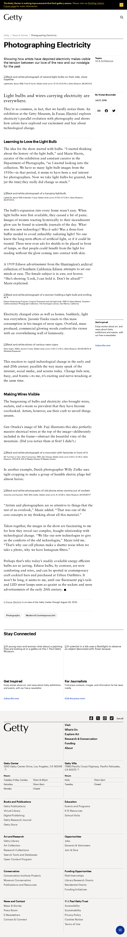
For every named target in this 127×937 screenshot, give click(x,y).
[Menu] (120, 930)
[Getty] (13, 18)
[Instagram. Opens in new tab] (105, 718)
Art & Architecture (104, 61)
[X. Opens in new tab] (98, 718)
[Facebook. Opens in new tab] (91, 718)
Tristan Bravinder (107, 94)
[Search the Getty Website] (121, 17)
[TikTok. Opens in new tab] (112, 718)
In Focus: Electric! (65, 114)
